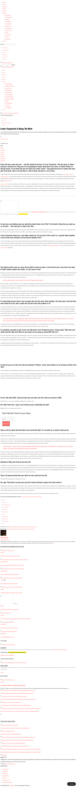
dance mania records (6, 504)
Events (4, 10)
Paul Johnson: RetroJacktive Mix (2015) (9, 583)
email (53, 543)
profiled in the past (7, 180)
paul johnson (5, 511)
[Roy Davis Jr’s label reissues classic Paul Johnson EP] (14, 559)
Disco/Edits (8, 23)
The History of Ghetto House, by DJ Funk (9, 627)
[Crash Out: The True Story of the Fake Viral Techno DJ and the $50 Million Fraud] (20, 708)
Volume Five (3, 247)
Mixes (4, 8)
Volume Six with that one (55, 245)
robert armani (5, 518)
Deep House (8, 21)
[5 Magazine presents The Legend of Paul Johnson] (11, 587)
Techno (7, 36)
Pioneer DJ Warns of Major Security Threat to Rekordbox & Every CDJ (17, 693)
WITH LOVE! (4, 665)
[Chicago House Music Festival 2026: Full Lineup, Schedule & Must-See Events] (13, 696)
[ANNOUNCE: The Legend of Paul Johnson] (8, 603)
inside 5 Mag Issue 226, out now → (60, 649)
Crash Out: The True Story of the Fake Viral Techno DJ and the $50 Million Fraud (19, 711)
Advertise (4, 52)
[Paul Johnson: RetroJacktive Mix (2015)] (11, 578)
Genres (4, 13)
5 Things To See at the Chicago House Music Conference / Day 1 (15, 728)
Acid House (8, 15)
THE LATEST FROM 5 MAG (7, 721)
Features (5, 6)
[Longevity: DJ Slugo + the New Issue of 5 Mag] (7, 550)
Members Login (5, 47)
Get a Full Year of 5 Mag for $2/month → (17, 652)
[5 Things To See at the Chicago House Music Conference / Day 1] (9, 725)
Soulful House (8, 30)
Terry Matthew (4, 139)
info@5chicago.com (10, 763)
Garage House (8, 28)
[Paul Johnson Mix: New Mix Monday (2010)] (12, 568)
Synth (6, 32)
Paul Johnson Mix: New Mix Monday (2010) (9, 574)
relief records (5, 516)
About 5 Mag (5, 54)
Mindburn (4, 509)
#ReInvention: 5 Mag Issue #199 (39, 212)
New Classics (4, 561)
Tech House (8, 34)
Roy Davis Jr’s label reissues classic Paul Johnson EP (12, 565)
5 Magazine (5, 769)
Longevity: (3, 647)
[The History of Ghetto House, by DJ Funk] (7, 622)
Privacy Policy (6, 780)
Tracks (4, 4)
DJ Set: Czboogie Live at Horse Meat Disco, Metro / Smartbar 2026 (15, 705)
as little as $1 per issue (23, 214)
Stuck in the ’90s (4, 184)
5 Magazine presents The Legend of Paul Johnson (11, 592)
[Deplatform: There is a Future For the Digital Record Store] (12, 743)
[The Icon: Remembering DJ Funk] (8, 631)
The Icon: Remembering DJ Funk (7, 637)
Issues (2, 552)
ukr (3, 523)
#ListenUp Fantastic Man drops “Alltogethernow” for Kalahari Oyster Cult (22, 526)
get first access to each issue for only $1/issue (31, 496)
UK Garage (7, 39)
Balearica (7, 19)
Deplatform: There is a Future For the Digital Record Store (14, 746)
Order (1, 672)
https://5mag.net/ (4, 539)
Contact (5, 778)
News (4, 2)
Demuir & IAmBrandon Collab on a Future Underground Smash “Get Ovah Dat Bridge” (20, 752)
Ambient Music (8, 17)
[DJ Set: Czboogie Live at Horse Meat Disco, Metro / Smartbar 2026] (10, 702)
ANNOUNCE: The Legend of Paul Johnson (9, 609)
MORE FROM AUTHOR (17, 546)
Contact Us (4, 59)
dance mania (5, 502)
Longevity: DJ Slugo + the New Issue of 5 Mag (10, 556)
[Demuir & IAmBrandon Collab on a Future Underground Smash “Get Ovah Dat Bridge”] (20, 749)
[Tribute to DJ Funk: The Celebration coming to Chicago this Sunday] (5, 613)
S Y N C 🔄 (2, 580)
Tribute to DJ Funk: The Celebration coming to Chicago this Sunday (15, 618)
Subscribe (5, 771)
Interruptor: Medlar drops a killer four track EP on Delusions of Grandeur (20, 528)
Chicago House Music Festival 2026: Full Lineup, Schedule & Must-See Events (18, 699)
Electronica (8, 26)
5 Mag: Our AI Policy (7, 782)
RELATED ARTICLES (5, 546)
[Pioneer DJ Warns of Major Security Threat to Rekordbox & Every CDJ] (17, 690)
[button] (71, 784)
